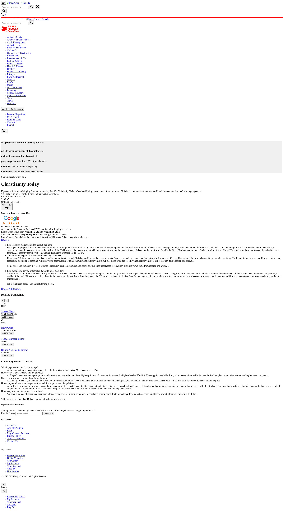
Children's (12, 50)
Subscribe (48, 413)
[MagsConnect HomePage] (18, 3)
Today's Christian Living (12, 339)
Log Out (11, 507)
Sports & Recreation (16, 95)
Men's (10, 82)
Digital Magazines (15, 458)
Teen (9, 98)
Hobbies (11, 69)
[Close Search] (37, 7)
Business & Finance (16, 47)
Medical (11, 79)
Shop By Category (13, 109)
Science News (7, 311)
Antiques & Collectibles (18, 39)
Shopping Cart (14, 466)
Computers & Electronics (19, 53)
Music (10, 85)
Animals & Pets (14, 37)
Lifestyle (11, 74)
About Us (11, 425)
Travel (10, 101)
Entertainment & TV (16, 58)
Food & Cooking (15, 63)
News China (7, 327)
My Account (13, 463)
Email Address (8, 413)
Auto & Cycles (14, 45)
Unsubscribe (13, 471)
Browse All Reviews (10, 289)
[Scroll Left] (3, 300)
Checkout (11, 468)
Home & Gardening (16, 71)
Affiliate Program (15, 428)
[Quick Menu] (3, 3)
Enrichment (12, 55)
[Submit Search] (31, 7)
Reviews (5, 240)
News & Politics (14, 87)
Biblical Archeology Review (14, 350)
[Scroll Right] (7, 300)
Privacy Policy (14, 436)
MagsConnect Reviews (18, 433)
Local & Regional (15, 77)
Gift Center (12, 460)
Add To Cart (7, 317)
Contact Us (12, 441)
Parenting (11, 90)
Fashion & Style (14, 61)
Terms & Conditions (16, 438)
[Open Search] (3, 11)
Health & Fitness (15, 66)
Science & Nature (15, 93)
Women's (11, 103)
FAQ (9, 430)
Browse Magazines (16, 455)
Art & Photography (16, 42)
